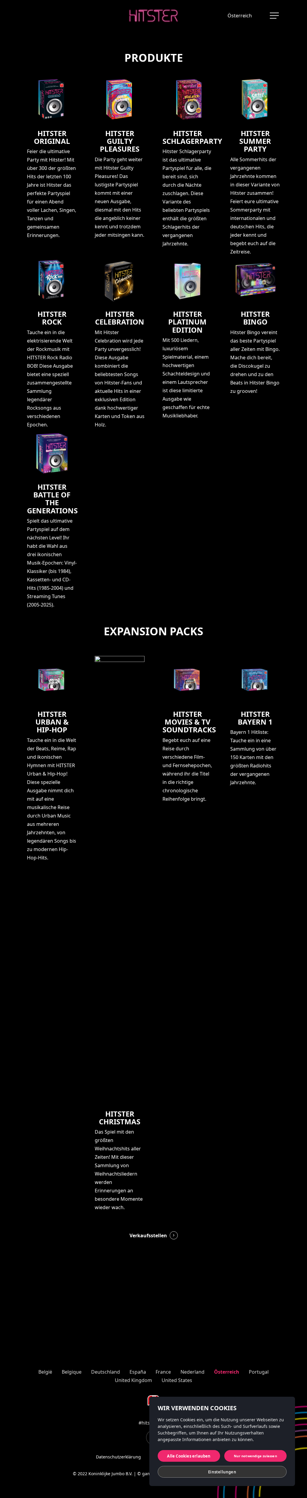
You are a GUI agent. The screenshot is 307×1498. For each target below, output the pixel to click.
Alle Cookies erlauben (188, 1456)
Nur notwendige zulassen (255, 1456)
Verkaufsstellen (148, 1235)
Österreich (240, 16)
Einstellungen (222, 1472)
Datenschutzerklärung (118, 1457)
